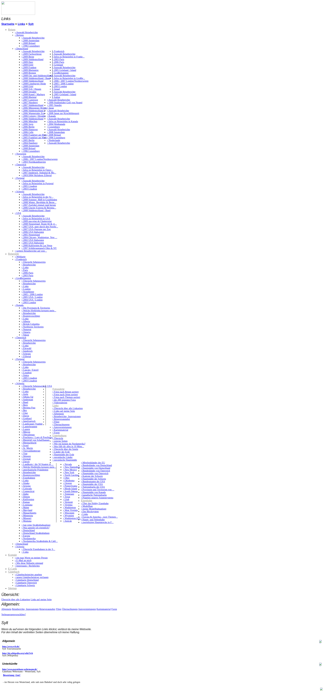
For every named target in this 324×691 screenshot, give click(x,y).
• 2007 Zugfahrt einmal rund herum (39, 205)
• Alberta (26, 321)
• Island (56, 89)
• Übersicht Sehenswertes (34, 262)
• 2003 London (59, 86)
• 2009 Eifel (27, 65)
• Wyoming (68, 515)
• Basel (25, 402)
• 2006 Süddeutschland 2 (33, 110)
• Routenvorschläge (31, 316)
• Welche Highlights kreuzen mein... (39, 310)
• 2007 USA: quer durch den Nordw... (40, 226)
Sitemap (12, 588)
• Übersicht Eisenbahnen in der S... (38, 549)
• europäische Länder (62, 457)
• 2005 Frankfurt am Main (34, 137)
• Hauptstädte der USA (92, 484)
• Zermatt (26, 459)
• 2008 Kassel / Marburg (33, 94)
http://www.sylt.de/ (11, 646)
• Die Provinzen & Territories (36, 308)
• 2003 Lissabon (29, 189)
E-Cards (12, 568)
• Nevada (67, 464)
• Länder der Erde (61, 452)
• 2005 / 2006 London (63, 83)
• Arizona (26, 486)
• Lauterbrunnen (29, 426)
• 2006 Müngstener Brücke (34, 108)
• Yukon (25, 335)
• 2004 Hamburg (29, 143)
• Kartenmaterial (60, 430)
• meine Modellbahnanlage (93, 509)
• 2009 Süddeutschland (32, 59)
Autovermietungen (87, 609)
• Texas (66, 496)
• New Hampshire (71, 467)
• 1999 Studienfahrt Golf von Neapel (64, 102)
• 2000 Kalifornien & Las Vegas (37, 245)
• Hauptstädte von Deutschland (95, 468)
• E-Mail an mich (23, 560)
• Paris (25, 270)
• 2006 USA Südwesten (33, 232)
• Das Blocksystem (90, 511)
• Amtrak (67, 521)
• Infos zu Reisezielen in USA (36, 218)
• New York (68, 472)
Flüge (58, 609)
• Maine (25, 507)
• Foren (56, 432)
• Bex (24, 410)
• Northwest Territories (33, 327)
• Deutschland (21, 48)
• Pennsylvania (70, 486)
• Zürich (26, 461)
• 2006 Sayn (27, 124)
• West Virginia (70, 510)
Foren (114, 609)
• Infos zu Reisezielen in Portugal (37, 183)
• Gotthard (27, 418)
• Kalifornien (28, 499)
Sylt (31, 24)
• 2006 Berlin (28, 127)
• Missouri (26, 518)
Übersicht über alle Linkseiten (15, 599)
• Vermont (68, 502)
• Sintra (25, 375)
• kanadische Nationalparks (94, 495)
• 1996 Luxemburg (31, 46)
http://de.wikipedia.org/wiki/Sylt (17, 653)
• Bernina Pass (28, 407)
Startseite (7, 24)
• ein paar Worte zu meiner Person (31, 557)
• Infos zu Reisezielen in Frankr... (68, 56)
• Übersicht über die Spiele (65, 449)
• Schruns (26, 353)
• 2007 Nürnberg (30, 102)
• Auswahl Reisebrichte (58, 110)
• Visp (24, 453)
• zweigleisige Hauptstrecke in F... (97, 522)
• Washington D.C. (72, 518)
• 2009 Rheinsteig (30, 70)
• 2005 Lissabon (29, 186)
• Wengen (26, 456)
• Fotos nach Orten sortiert (65, 394)
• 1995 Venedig (54, 105)
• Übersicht (57, 438)
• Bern (25, 405)
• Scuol (25, 445)
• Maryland (27, 510)
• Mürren (26, 432)
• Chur (25, 413)
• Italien (56, 97)
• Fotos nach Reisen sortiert (65, 392)
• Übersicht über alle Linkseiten (67, 408)
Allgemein (6, 609)
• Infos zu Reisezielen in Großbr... (68, 78)
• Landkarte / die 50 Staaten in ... (37, 464)
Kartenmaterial (104, 609)
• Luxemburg (53, 127)
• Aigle (25, 394)
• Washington (69, 507)
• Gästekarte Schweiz (25, 585)
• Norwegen (20, 154)
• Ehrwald (26, 348)
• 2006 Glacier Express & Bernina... (39, 208)
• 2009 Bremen (29, 73)
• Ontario (26, 332)
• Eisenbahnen (28, 478)
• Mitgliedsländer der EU (93, 462)
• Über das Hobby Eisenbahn (95, 503)
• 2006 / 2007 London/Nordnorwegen (70, 81)
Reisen (11, 29)
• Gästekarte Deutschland (27, 580)
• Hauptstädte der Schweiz (93, 479)
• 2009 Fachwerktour (32, 54)
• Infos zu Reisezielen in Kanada (62, 121)
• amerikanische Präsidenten (35, 469)
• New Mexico (70, 469)
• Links (25, 267)
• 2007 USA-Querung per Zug (36, 229)
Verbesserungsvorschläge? (13, 614)
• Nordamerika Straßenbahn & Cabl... (40, 541)
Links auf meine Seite (41, 599)
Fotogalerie (58, 389)
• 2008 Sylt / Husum (31, 89)
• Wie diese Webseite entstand (29, 563)
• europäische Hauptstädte (64, 460)
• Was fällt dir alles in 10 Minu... (68, 446)
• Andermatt (27, 399)
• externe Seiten (60, 441)
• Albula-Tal (27, 397)
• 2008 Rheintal (29, 97)
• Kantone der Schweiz (92, 476)
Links (21, 24)
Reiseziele (13, 253)
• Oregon (67, 483)
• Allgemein (58, 414)
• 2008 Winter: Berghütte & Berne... (39, 202)
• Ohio (66, 478)
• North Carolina (71, 475)
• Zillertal (26, 356)
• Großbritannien (60, 73)
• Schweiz (19, 191)
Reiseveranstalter (47, 609)
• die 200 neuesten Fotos (64, 400)
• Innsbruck (27, 351)
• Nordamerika (29, 538)
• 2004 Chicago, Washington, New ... (39, 237)
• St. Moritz (27, 448)
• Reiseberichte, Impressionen (66, 416)
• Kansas (26, 502)
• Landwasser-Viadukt (32, 424)
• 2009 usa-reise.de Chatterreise (37, 221)
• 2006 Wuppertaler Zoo (33, 113)
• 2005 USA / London (32, 297)
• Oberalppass (28, 434)
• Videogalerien (59, 402)
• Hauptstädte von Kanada (93, 492)
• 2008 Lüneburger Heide (34, 83)
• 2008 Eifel (27, 86)
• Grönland (57, 65)
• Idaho (25, 494)
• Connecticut (28, 491)
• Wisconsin (68, 513)
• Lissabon (27, 372)
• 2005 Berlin (28, 140)
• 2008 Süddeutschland (32, 81)
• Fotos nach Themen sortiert (66, 397)
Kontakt (12, 554)
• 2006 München (29, 121)
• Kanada (51, 116)
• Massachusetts (29, 513)
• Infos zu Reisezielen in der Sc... (37, 197)
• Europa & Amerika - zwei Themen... (99, 517)
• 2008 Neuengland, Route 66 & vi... (39, 224)
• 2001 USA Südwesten (33, 243)
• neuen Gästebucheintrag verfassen (31, 577)
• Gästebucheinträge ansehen (28, 574)
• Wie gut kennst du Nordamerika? (68, 444)
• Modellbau (87, 506)
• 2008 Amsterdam (30, 40)
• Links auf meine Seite (63, 411)
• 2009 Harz (27, 62)
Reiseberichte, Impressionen (25, 609)
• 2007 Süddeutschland (32, 105)
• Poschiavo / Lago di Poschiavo (37, 437)
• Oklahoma (68, 480)
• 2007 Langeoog (30, 100)
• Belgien (19, 35)
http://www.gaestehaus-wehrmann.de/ (19, 669)
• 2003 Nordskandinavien (34, 162)
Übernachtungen (70, 609)
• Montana (26, 521)
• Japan (50, 108)
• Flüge (55, 422)
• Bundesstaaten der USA (93, 481)
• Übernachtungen (61, 424)
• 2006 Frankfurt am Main (34, 135)
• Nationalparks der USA (93, 487)
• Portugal (19, 178)
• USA (18, 213)
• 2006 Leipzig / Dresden (34, 116)
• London (26, 289)
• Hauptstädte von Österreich (94, 473)
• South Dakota (70, 491)
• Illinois (26, 496)
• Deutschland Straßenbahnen (35, 533)
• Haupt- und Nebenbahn (93, 519)
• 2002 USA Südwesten (33, 240)
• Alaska (25, 483)
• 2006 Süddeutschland (32, 118)
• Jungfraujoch (28, 421)
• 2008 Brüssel (28, 43)
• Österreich (20, 164)
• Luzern (26, 429)
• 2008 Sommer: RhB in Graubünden (39, 199)
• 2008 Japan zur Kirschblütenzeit (63, 113)
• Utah (66, 499)
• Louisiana (27, 505)
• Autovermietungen (62, 427)
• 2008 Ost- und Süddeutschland (37, 75)
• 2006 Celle (27, 132)
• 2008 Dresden (29, 92)
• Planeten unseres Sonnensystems (97, 497)
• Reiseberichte (29, 264)
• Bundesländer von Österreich (95, 470)
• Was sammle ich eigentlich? (35, 527)
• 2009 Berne (28, 56)
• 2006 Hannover (30, 129)
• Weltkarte (20, 256)
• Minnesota (27, 515)
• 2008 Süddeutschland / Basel (36, 78)
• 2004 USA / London (32, 300)
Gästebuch (13, 571)
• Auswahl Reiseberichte (26, 32)
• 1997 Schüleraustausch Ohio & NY (39, 248)
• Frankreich (58, 51)
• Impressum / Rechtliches (27, 566)
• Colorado (27, 488)
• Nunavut (26, 329)
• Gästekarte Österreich (26, 582)
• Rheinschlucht (29, 443)
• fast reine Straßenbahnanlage (36, 525)
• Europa (26, 536)
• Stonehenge (28, 291)
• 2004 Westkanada (56, 124)
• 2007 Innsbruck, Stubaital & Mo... (39, 172)
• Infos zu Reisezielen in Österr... (37, 170)
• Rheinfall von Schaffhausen (35, 440)
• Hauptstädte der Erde (63, 454)
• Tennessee (68, 494)
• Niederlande (53, 140)
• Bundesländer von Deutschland (96, 465)
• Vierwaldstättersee (31, 451)
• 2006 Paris (58, 62)
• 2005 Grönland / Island (64, 70)
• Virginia (67, 505)
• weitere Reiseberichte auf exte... (31, 251)
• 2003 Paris (58, 59)
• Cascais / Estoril (30, 370)
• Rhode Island (70, 488)
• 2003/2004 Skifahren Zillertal (37, 175)
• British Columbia (30, 324)
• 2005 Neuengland (31, 234)
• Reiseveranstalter (61, 419)
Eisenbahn (86, 500)
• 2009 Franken (29, 67)
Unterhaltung (59, 435)
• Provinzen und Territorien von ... (97, 489)
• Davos (25, 416)
